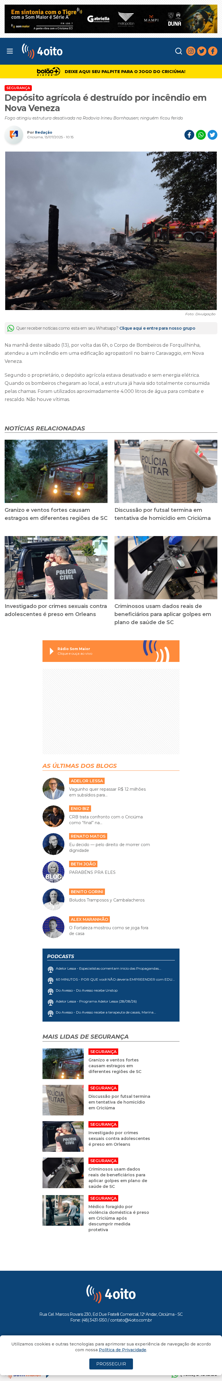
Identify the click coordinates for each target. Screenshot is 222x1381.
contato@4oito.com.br (131, 1320)
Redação (43, 132)
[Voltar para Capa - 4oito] (68, 51)
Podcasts (60, 956)
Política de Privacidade (122, 1349)
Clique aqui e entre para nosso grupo (157, 328)
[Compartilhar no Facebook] (189, 135)
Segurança (18, 88)
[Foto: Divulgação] (111, 231)
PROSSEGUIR (111, 1364)
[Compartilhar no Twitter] (212, 135)
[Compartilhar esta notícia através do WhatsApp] (201, 135)
